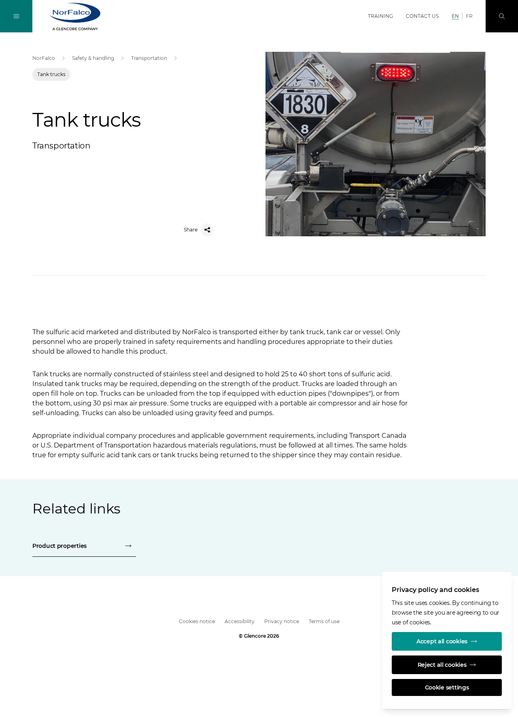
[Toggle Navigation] (16, 16)
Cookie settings (447, 687)
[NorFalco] (75, 16)
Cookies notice (197, 621)
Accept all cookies (441, 641)
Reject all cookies (442, 664)
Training (380, 16)
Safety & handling (93, 58)
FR (469, 16)
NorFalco (43, 58)
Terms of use (324, 621)
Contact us (422, 16)
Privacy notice (281, 621)
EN (455, 16)
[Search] (502, 16)
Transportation (149, 58)
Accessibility (240, 621)
